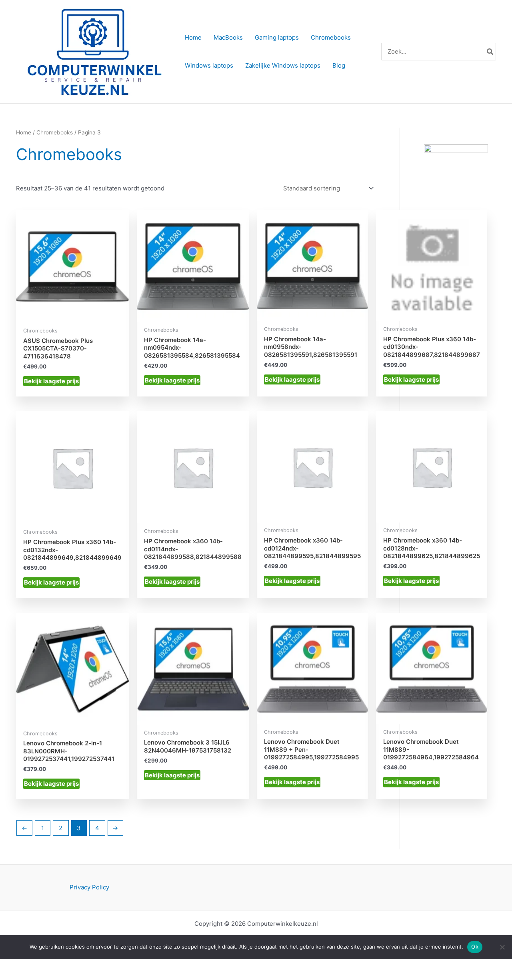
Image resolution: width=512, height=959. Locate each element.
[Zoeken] (490, 51)
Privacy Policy (89, 887)
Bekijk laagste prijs (51, 381)
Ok (474, 946)
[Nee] (502, 947)
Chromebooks (54, 132)
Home (23, 132)
